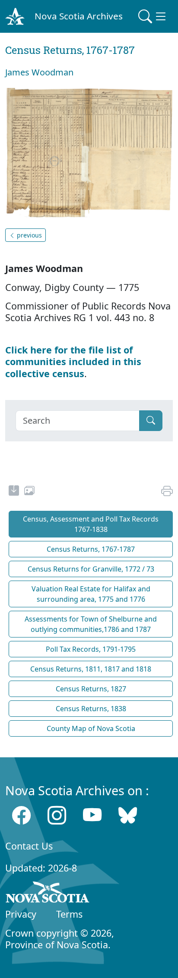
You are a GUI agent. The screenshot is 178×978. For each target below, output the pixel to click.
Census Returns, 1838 (91, 708)
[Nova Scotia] (47, 894)
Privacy (20, 914)
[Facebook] (21, 815)
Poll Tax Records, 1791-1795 (91, 649)
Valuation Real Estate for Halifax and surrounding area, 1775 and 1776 (91, 594)
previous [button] (28, 235)
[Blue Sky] (127, 815)
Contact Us (29, 846)
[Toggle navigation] (153, 16)
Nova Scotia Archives (79, 16)
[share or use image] (29, 492)
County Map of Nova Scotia (91, 728)
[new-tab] (14, 492)
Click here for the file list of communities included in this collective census (73, 361)
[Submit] (150, 420)
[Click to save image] (89, 152)
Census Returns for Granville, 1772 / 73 (91, 569)
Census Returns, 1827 (91, 689)
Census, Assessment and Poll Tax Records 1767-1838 (91, 524)
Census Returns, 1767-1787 (91, 549)
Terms (69, 914)
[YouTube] (92, 815)
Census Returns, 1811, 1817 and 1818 (90, 669)
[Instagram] (57, 815)
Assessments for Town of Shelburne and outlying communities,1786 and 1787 (91, 624)
